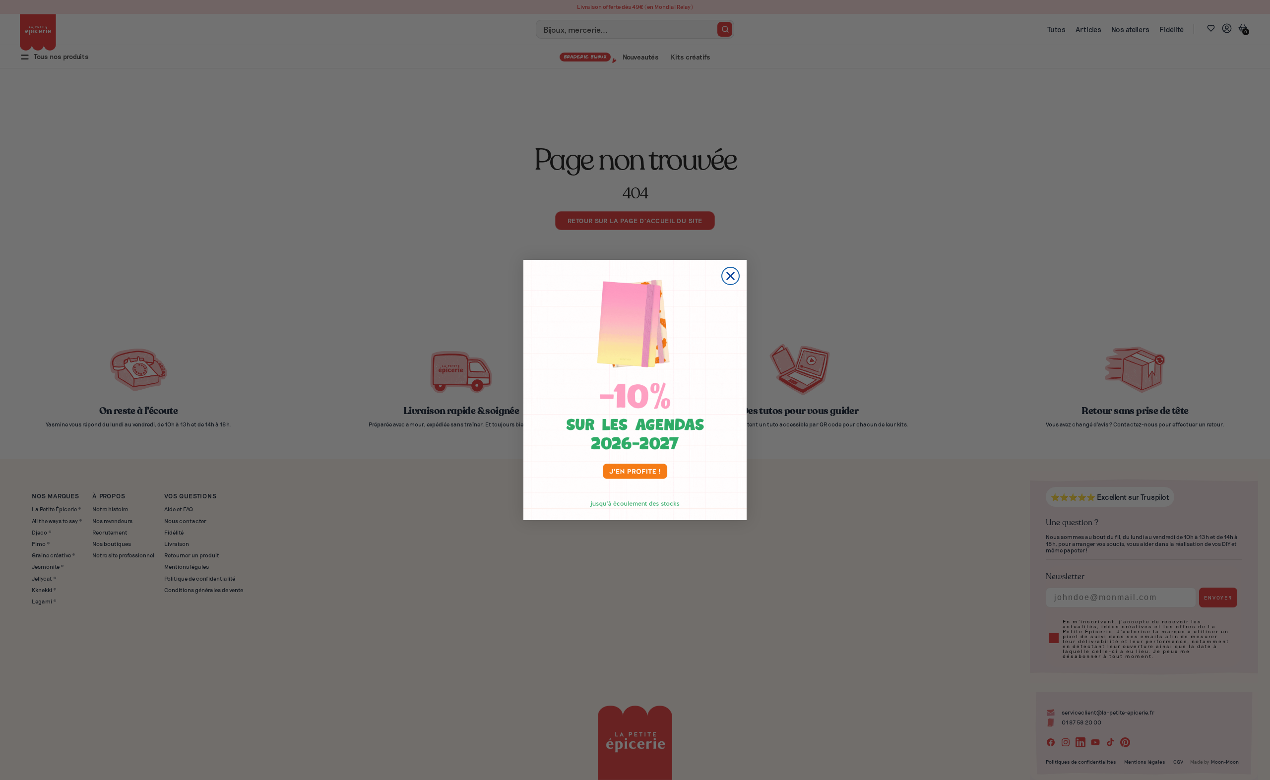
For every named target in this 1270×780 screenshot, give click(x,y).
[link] (635, 390)
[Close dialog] (730, 276)
